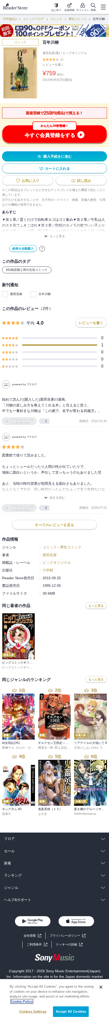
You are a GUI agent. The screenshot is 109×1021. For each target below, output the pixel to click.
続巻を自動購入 (23, 248)
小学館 (48, 570)
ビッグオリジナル (75, 53)
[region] (54, 1000)
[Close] (100, 987)
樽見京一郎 (45, 747)
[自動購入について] (42, 249)
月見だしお (81, 747)
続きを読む (57, 497)
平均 (30, 323)
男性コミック (77, 19)
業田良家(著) (51, 53)
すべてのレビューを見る (54, 525)
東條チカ (8, 747)
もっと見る (57, 236)
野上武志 (61, 747)
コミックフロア (33, 19)
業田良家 (16, 294)
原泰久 (6, 814)
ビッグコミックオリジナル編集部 (25, 667)
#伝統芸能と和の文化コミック (26, 270)
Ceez (94, 747)
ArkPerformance (85, 814)
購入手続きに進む (57, 156)
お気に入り (31, 181)
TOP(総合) (10, 19)
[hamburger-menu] (103, 7)
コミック (56, 19)
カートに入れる (57, 168)
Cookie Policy (22, 1001)
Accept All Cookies (71, 1011)
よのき (42, 814)
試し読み (84, 181)
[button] (69, 944)
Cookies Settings (32, 1011)
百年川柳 (45, 294)
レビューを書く (53, 64)
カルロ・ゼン (25, 747)
